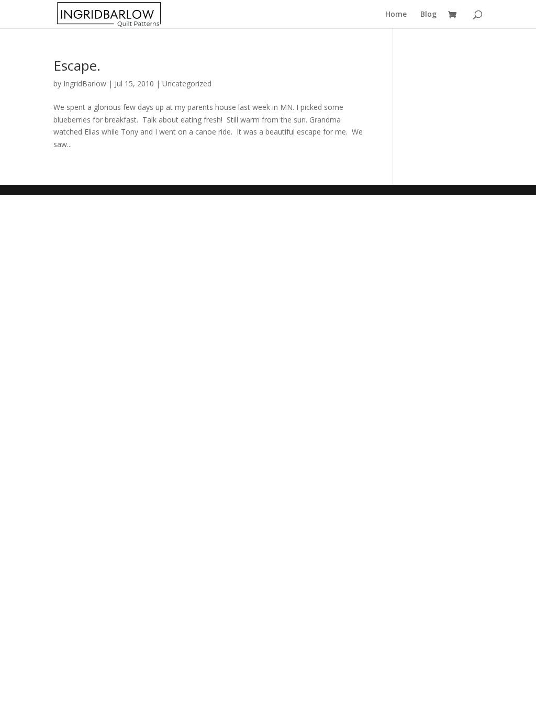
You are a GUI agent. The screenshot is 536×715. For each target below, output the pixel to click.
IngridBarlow (84, 83)
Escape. (76, 65)
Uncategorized (186, 83)
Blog (428, 14)
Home (396, 14)
